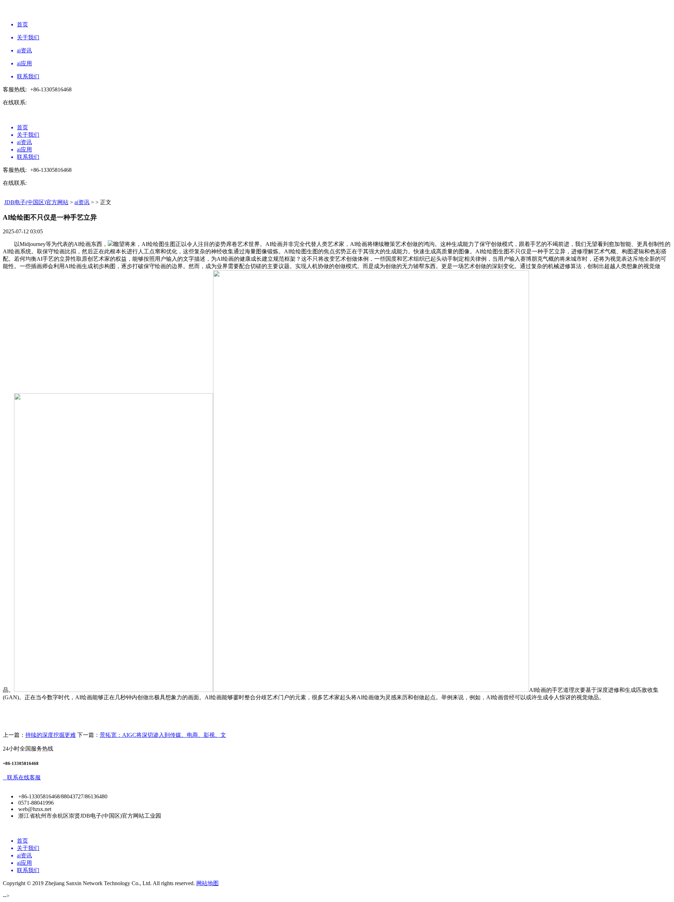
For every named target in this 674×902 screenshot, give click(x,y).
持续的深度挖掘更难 (50, 735)
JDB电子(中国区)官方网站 (36, 202)
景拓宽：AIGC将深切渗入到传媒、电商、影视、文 (163, 735)
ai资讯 (82, 202)
